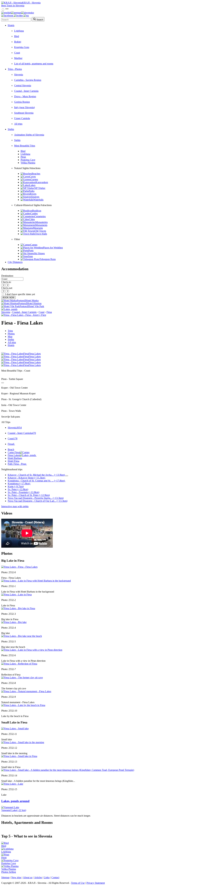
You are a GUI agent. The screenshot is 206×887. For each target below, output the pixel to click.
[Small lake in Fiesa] (19, 756)
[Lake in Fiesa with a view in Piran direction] (31, 649)
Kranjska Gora (21, 47)
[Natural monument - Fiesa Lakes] (26, 691)
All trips (18, 123)
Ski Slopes (39, 253)
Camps (33, 244)
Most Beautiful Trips (24, 145)
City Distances (15, 262)
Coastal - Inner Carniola (26, 91)
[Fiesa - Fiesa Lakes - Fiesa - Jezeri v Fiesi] (23, 315)
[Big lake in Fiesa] (18, 608)
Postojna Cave (28, 159)
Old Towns (40, 231)
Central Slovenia (22, 85)
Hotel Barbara (15, 458)
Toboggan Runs (47, 259)
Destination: (7, 275)
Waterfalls (38, 199)
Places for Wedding (53, 247)
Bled (16, 36)
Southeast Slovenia (23, 112)
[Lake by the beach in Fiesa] (23, 705)
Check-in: (6, 282)
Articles (38, 877)
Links (47, 877)
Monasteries (41, 222)
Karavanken (42, 182)
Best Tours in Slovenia (12, 5)
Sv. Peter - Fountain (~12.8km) (23, 492)
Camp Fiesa (14, 452)
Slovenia (18, 74)
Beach (11, 449)
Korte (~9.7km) (16, 486)
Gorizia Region (22, 102)
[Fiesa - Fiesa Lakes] (19, 566)
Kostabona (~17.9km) (19, 483)
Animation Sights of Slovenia (29, 134)
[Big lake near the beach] (21, 636)
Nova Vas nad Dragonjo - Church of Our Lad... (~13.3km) (37, 501)
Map (10, 336)
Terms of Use (78, 883)
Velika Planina (28, 162)
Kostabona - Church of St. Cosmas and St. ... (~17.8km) (36, 480)
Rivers (33, 194)
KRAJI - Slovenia (31, 2)
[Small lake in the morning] (22, 742)
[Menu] (7, 9)
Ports (30, 250)
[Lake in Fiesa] (16, 594)
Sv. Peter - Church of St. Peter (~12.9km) (29, 495)
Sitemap (5, 877)
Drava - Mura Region (25, 96)
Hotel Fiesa (13, 461)
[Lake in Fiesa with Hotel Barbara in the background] (36, 580)
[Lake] (12, 783)
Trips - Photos (15, 69)
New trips (16, 877)
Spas (30, 256)
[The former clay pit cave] (22, 677)
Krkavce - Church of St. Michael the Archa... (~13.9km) (36, 474)
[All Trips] (2, 382)
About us (27, 877)
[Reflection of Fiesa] (19, 663)
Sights (11, 129)
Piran (23, 157)
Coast (17, 52)
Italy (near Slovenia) (24, 107)
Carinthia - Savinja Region (27, 80)
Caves (32, 176)
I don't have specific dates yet (20, 294)
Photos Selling (8, 872)
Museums (38, 228)
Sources (35, 196)
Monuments (41, 225)
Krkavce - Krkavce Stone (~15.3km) (26, 477)
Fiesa (49, 312)
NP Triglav (39, 188)
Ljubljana (19, 30)
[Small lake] (15, 728)
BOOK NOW (8, 297)
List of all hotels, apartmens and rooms (33, 63)
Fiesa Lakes (14, 455)
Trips (10, 330)
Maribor (18, 58)
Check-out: (7, 288)
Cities (32, 219)
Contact (55, 877)
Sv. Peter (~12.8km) (18, 489)
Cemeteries (40, 216)
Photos (11, 333)
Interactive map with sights (14, 506)
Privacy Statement (95, 883)
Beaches (36, 173)
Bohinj (17, 41)
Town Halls (41, 233)
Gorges (34, 179)
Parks (31, 191)
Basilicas (36, 210)
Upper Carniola (22, 118)
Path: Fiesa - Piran (17, 464)
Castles (34, 213)
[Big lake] (14, 622)
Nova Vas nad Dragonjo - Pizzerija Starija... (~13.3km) (36, 498)
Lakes (32, 185)
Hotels (11, 25)
